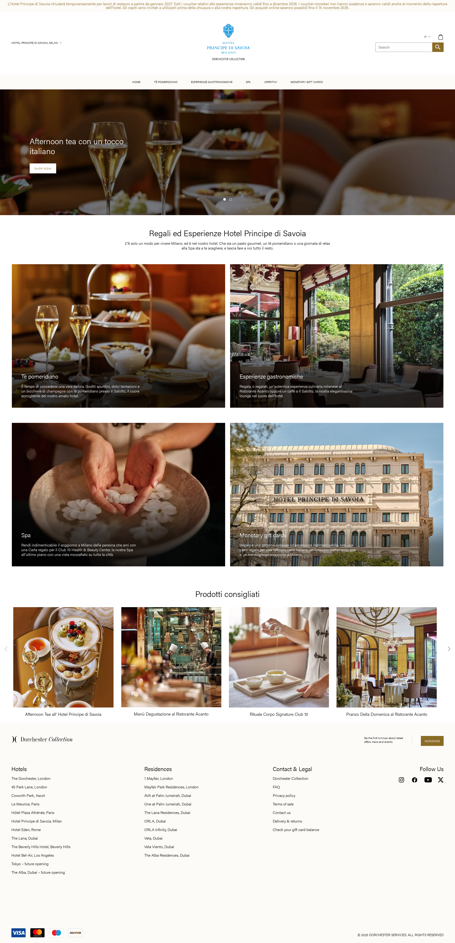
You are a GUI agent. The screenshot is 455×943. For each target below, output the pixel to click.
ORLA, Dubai (155, 821)
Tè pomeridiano (165, 82)
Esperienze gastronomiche (211, 82)
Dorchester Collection (290, 778)
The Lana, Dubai (24, 838)
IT (425, 37)
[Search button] (438, 47)
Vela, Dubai (153, 838)
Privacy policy (284, 795)
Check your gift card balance (296, 829)
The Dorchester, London (30, 778)
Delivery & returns (287, 821)
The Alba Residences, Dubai (167, 855)
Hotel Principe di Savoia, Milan (34, 43)
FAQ (276, 787)
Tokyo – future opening (30, 863)
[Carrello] (441, 37)
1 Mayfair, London (158, 778)
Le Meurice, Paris (25, 804)
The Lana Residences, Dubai (167, 812)
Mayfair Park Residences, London (171, 787)
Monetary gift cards (307, 82)
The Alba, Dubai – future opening (38, 872)
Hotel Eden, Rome (26, 829)
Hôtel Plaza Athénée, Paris (32, 812)
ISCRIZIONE (432, 741)
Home (136, 82)
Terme (248, 81)
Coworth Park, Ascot (28, 795)
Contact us (282, 812)
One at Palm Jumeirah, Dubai (167, 804)
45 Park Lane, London (29, 787)
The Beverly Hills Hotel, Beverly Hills (40, 846)
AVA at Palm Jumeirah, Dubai (167, 795)
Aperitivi (270, 82)
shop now (42, 168)
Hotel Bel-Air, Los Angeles (32, 855)
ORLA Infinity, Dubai (160, 829)
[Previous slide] (6, 648)
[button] (225, 199)
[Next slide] (451, 149)
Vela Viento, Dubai (159, 846)
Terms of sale (283, 804)
